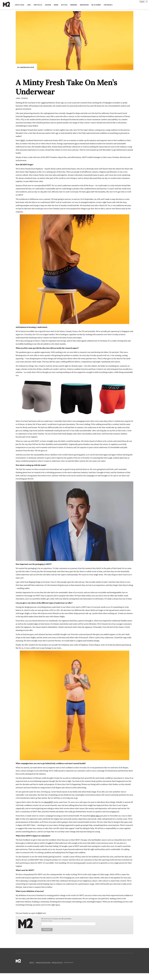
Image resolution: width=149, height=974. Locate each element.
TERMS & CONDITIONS (43, 962)
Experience (108, 5)
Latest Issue (19, 5)
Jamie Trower (22, 98)
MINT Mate (95, 816)
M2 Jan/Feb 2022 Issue (25, 67)
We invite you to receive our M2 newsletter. (56, 919)
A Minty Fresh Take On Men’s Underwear (66, 86)
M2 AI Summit (96, 5)
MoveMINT (48, 802)
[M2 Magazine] (8, 6)
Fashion (48, 5)
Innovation (84, 5)
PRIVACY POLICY (57, 962)
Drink (56, 5)
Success (64, 5)
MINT (22, 140)
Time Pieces (37, 5)
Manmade (73, 5)
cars (29, 5)
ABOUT (31, 962)
